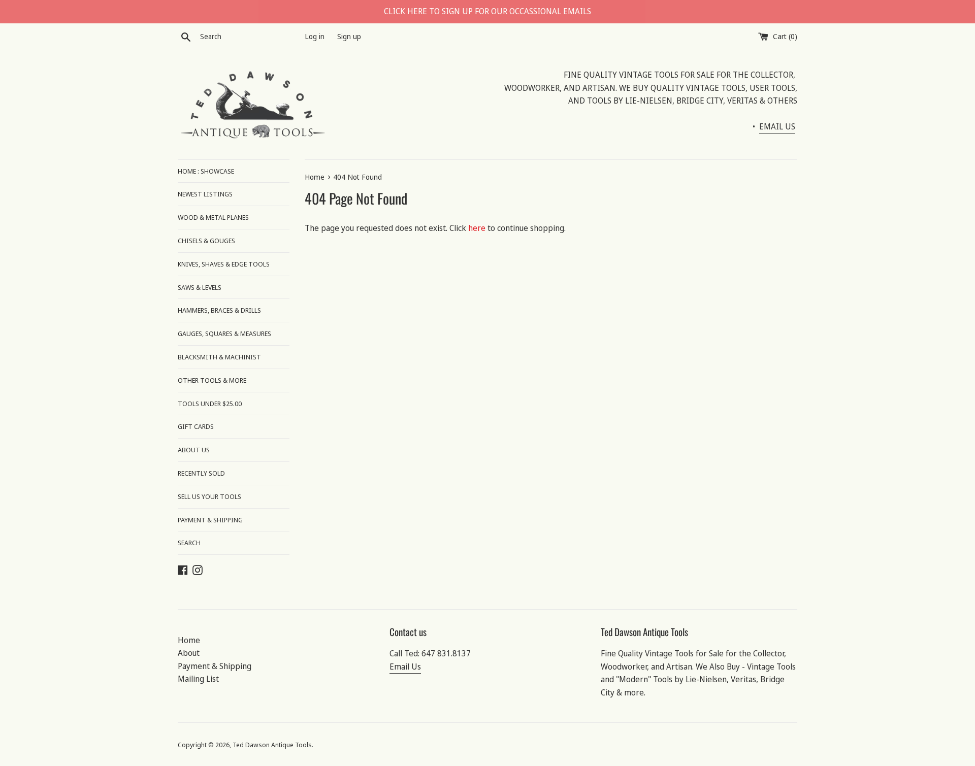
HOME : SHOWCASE (206, 171)
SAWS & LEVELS (199, 287)
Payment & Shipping (214, 666)
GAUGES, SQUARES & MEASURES (224, 333)
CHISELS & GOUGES (206, 240)
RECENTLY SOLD (201, 473)
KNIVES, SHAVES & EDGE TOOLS (224, 264)
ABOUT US (194, 449)
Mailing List (198, 678)
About (189, 652)
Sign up (349, 36)
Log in (314, 36)
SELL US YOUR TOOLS (209, 496)
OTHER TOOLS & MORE (212, 380)
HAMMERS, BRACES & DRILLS (219, 310)
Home (189, 640)
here (476, 228)
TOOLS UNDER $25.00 (210, 403)
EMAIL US (777, 126)
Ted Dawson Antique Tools (272, 744)
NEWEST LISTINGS (205, 193)
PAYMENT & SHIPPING (210, 519)
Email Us (405, 666)
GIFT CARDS (196, 426)
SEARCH (189, 542)
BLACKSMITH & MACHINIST (219, 356)
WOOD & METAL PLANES (213, 217)
